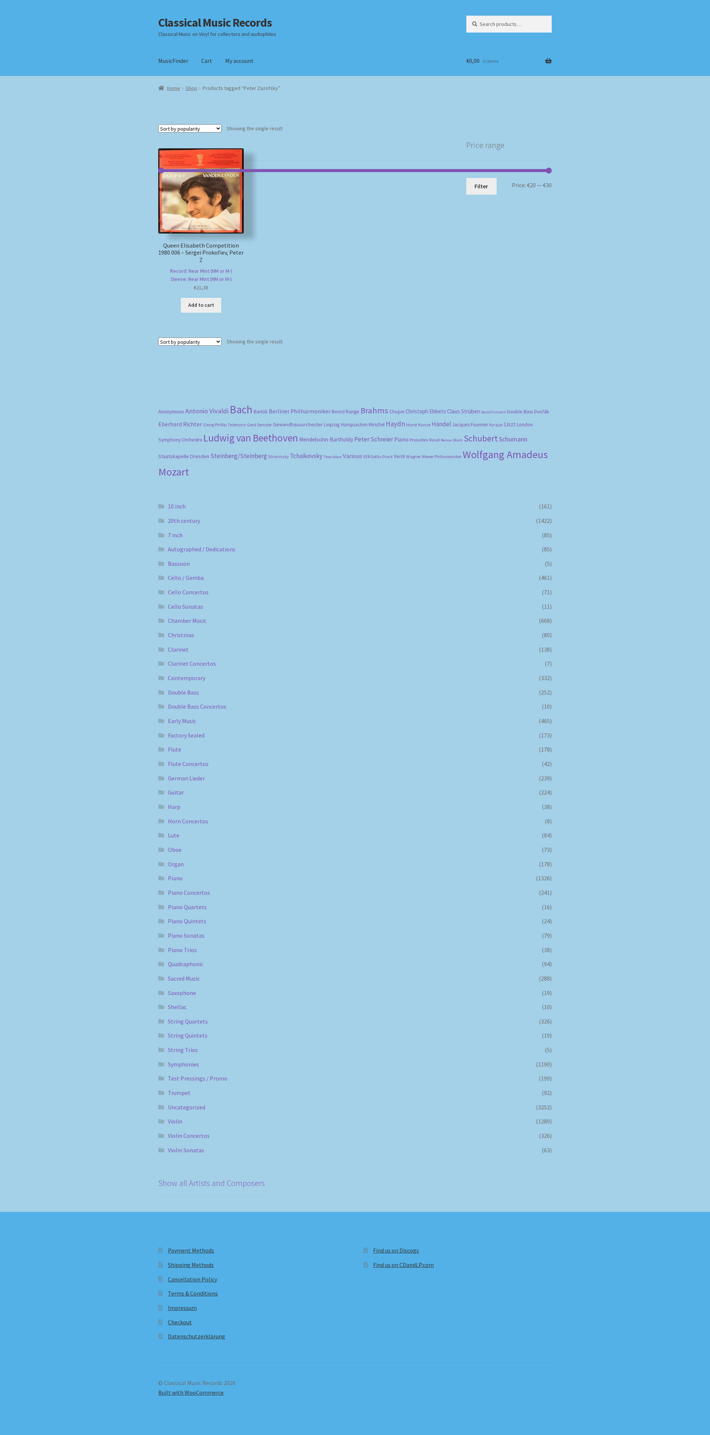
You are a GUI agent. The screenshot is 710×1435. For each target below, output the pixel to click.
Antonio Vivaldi (207, 411)
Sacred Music (184, 978)
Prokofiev (419, 440)
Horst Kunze (418, 424)
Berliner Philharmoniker (300, 411)
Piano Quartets (187, 907)
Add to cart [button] (201, 305)
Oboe (175, 849)
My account (239, 60)
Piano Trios (182, 950)
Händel (441, 424)
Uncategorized (186, 1107)
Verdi (399, 456)
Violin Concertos (189, 1135)
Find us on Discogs (396, 1250)
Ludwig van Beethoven (250, 437)
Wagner (413, 456)
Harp (174, 806)
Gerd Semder (259, 424)
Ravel (434, 440)
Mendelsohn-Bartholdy (326, 439)
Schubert (481, 438)
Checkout (180, 1322)
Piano (401, 439)
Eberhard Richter (180, 424)
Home (173, 88)
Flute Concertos (188, 763)
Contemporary (186, 678)
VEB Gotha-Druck (378, 456)
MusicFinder (173, 60)
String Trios (183, 1049)
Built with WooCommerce (191, 1392)
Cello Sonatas (185, 606)
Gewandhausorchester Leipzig (306, 424)
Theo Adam (333, 456)
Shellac (177, 1007)
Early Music (182, 721)
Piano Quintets (187, 921)
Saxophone (182, 993)
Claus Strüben (463, 411)
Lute (173, 835)
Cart (206, 60)
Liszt (509, 424)
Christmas (181, 635)
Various (352, 456)
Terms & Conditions (193, 1293)
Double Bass (520, 412)
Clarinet (178, 649)
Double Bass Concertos (197, 706)
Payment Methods (191, 1250)
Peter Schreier (373, 439)
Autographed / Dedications (202, 549)
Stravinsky (278, 456)
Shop (191, 88)
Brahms (374, 410)
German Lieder (186, 778)
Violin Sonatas (186, 1150)
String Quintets (187, 1035)
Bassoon (179, 563)
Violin (175, 1121)
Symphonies (183, 1064)
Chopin (397, 412)
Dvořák (541, 412)
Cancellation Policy (192, 1279)
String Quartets (188, 1021)
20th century (184, 520)
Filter (481, 186)
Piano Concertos (189, 892)
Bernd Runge (345, 412)
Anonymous (171, 411)
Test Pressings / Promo (197, 1078)
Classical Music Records (215, 22)
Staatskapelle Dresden (183, 456)
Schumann (513, 439)
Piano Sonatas (186, 935)
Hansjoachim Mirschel (363, 424)
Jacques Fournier (470, 424)
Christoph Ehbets (426, 411)
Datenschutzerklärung (196, 1336)
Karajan (496, 424)
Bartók (261, 412)
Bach (241, 409)
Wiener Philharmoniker (442, 456)
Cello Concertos (188, 592)
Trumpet (179, 1092)
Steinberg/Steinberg (238, 456)
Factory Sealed (186, 735)
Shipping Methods (191, 1264)
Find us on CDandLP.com (403, 1264)
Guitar (176, 792)
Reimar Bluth (452, 440)
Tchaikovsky (306, 456)
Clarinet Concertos (192, 663)
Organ (176, 864)
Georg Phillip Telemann (224, 424)
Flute (174, 749)
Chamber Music (187, 620)
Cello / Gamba (186, 577)
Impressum (182, 1307)
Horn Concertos (188, 821)
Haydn (395, 423)
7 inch (175, 535)
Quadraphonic (185, 964)
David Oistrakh (493, 412)
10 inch (177, 506)
